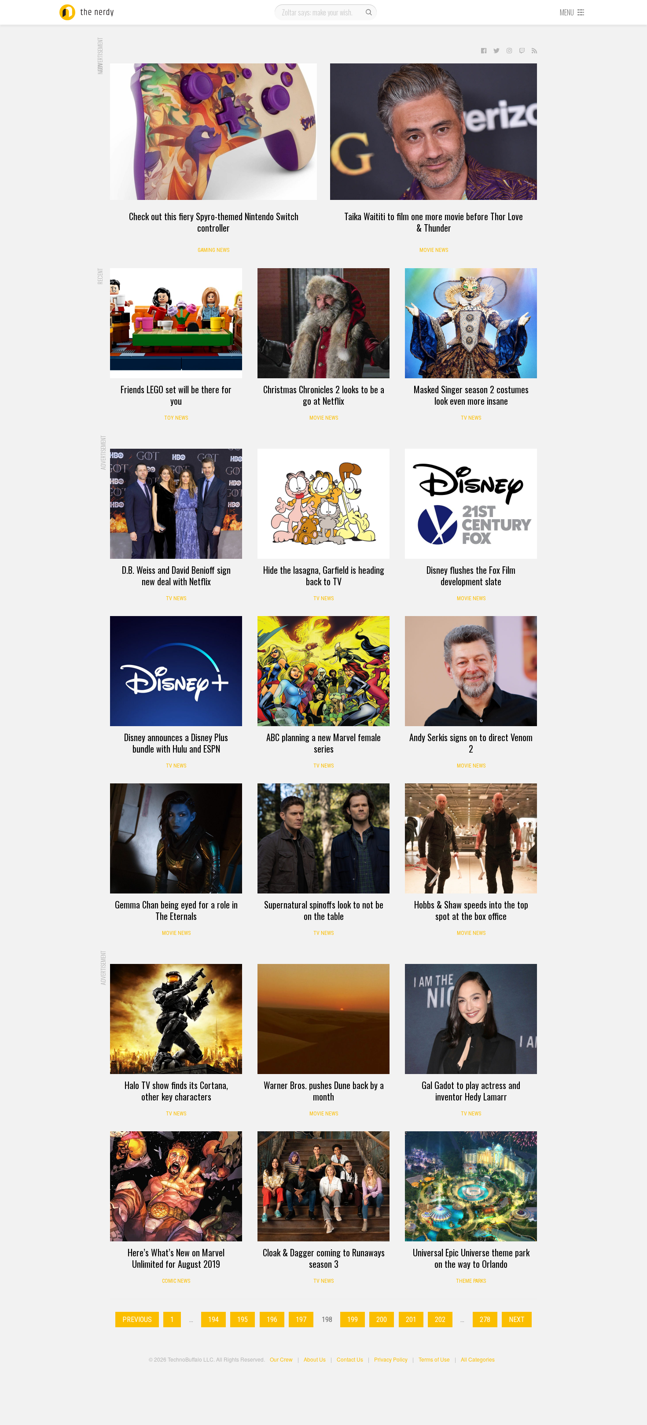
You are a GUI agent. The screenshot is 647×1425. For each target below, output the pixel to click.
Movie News (433, 250)
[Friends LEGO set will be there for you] (176, 323)
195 (242, 1319)
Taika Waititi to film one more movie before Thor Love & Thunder (433, 221)
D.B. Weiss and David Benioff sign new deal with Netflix (176, 575)
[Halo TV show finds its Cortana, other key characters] (176, 1019)
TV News (471, 418)
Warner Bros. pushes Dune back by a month (324, 1090)
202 (440, 1319)
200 (381, 1319)
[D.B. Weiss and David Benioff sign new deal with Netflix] (176, 504)
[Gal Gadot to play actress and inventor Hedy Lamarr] (471, 1019)
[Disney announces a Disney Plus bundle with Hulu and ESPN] (176, 671)
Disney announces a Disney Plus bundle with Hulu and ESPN (176, 743)
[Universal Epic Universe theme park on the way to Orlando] (471, 1186)
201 (411, 1319)
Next (517, 1319)
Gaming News (213, 250)
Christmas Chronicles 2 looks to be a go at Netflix (323, 395)
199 (352, 1319)
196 (272, 1319)
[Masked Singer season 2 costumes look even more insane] (471, 323)
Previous (137, 1319)
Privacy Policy (391, 1359)
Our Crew (281, 1359)
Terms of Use (434, 1359)
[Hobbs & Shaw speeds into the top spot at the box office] (471, 838)
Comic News (176, 1281)
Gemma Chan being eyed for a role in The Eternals (176, 910)
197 (301, 1319)
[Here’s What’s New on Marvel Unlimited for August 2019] (176, 1186)
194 (213, 1319)
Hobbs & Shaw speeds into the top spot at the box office (471, 910)
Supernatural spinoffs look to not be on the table (323, 910)
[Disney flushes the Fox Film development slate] (471, 504)
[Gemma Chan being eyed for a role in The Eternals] (176, 838)
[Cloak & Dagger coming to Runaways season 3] (323, 1186)
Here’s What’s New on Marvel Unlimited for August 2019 (176, 1258)
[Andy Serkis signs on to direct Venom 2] (471, 671)
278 (485, 1319)
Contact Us (350, 1359)
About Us (315, 1359)
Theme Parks (471, 1281)
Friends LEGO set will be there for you (176, 395)
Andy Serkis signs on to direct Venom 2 (471, 743)
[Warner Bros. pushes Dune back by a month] (323, 1019)
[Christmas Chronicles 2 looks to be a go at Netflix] (323, 323)
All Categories (478, 1359)
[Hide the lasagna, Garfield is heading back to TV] (323, 504)
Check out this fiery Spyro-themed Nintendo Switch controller (213, 221)
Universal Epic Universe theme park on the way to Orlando (471, 1258)
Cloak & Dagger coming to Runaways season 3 (324, 1258)
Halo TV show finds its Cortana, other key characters (176, 1090)
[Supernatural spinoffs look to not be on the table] (323, 838)
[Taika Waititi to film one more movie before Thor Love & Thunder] (433, 131)
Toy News (176, 418)
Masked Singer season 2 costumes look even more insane (471, 395)
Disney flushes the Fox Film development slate (470, 575)
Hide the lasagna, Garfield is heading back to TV (323, 575)
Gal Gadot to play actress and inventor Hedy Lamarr (471, 1090)
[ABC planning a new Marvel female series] (323, 671)
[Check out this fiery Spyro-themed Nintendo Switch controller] (213, 131)
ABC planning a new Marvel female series (323, 743)
